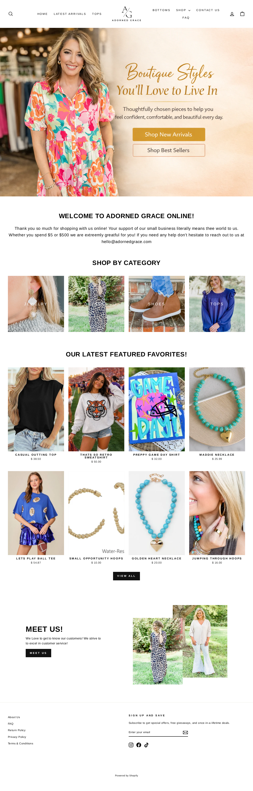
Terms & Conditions (20, 743)
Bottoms (161, 10)
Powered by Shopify (126, 775)
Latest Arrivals (70, 13)
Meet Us (38, 652)
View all (126, 575)
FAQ (186, 17)
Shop (181, 10)
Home (42, 13)
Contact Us (208, 10)
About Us (14, 717)
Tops (97, 13)
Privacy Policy (17, 736)
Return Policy (16, 730)
